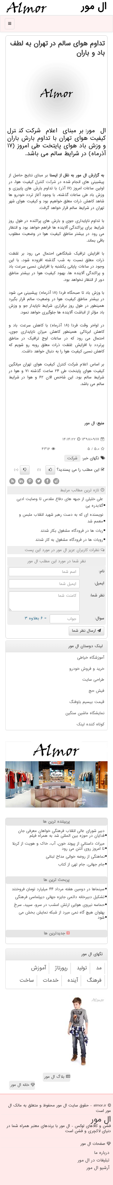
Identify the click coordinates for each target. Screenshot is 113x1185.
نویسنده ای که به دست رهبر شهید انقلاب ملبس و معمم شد (61, 518)
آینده (72, 980)
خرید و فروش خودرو (86, 669)
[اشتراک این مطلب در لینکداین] (21, 481)
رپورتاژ (61, 968)
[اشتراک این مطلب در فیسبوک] (47, 481)
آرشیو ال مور (97, 1167)
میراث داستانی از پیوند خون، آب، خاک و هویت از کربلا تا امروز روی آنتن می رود (58, 846)
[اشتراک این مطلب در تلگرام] (56, 481)
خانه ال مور (21, 1085)
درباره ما (101, 1152)
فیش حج (96, 691)
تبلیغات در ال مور (93, 1160)
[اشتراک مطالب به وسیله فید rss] (12, 481)
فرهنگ (94, 980)
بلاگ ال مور (55, 1077)
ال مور (89, 423)
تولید (82, 968)
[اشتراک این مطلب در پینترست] (29, 481)
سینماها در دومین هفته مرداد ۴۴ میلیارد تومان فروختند (58, 889)
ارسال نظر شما (84, 631)
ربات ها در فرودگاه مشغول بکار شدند (71, 531)
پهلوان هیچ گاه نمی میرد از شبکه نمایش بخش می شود (62, 915)
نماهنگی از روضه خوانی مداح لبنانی (75, 856)
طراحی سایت (93, 679)
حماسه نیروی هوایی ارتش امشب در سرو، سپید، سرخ (59, 905)
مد (99, 968)
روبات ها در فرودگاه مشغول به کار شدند (69, 540)
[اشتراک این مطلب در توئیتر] (38, 481)
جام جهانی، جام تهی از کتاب (81, 864)
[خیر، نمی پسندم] (25, 469)
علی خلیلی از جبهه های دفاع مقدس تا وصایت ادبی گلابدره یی (60, 502)
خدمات (50, 980)
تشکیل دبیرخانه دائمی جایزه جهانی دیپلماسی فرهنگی (60, 897)
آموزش (38, 968)
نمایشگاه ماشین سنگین (84, 713)
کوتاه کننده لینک (90, 724)
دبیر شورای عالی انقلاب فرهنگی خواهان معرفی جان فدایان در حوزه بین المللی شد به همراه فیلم (61, 833)
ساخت (27, 980)
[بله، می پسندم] (50, 469)
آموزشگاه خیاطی (90, 657)
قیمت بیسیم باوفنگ (86, 702)
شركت (51, 182)
